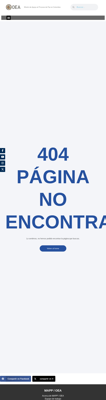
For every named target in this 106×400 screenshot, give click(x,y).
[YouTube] (2, 156)
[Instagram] (2, 163)
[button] (8, 18)
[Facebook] (2, 150)
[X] (2, 169)
